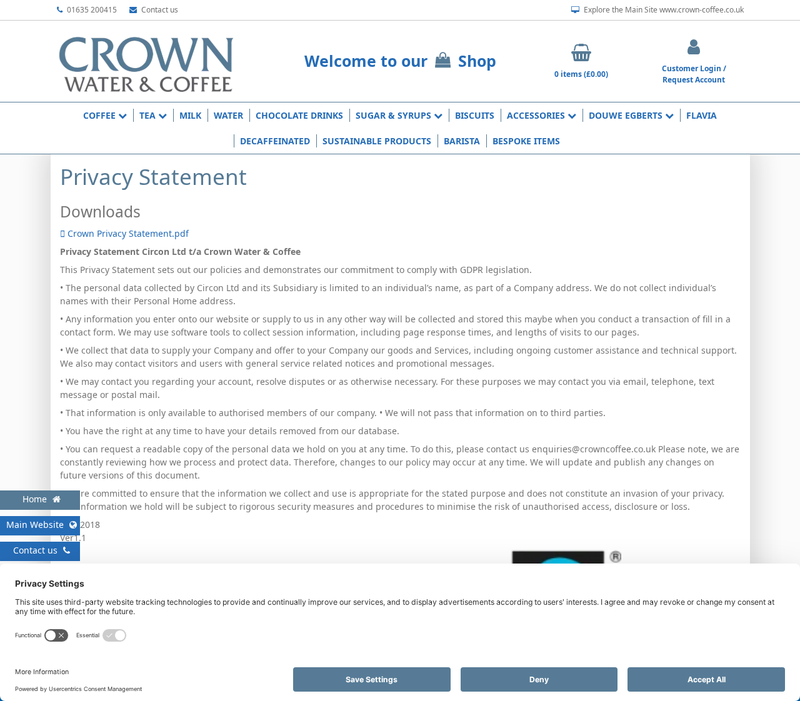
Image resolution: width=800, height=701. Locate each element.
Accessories (537, 115)
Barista (462, 141)
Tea (148, 115)
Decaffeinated (275, 141)
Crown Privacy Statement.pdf (127, 233)
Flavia (701, 115)
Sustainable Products (376, 141)
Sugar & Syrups (395, 115)
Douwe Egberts (627, 115)
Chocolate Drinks (299, 115)
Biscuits (474, 115)
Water (228, 115)
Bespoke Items (526, 141)
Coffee (100, 115)
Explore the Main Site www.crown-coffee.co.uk (663, 9)
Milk (190, 115)
